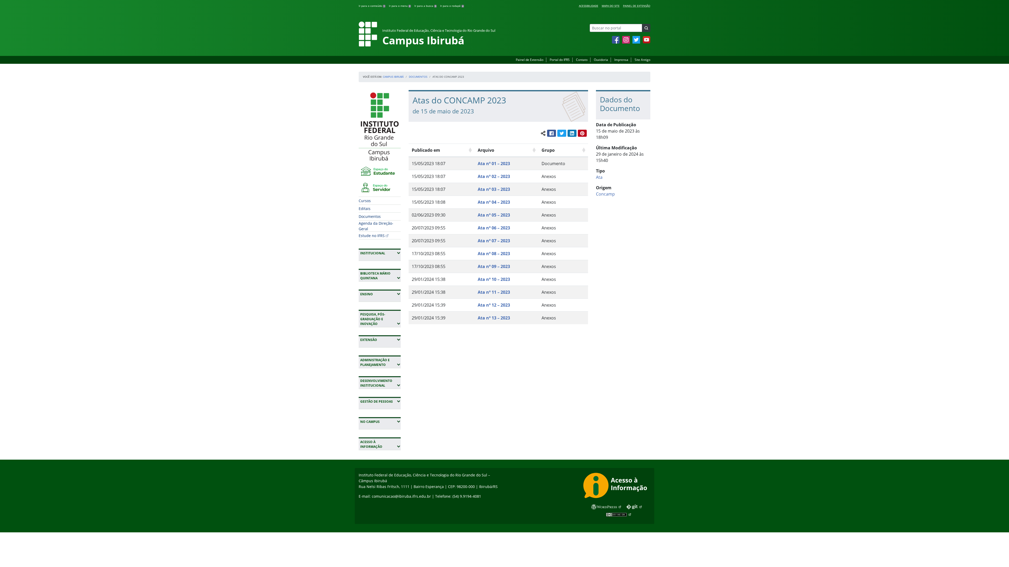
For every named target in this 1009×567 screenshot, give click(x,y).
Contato (582, 59)
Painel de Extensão (636, 6)
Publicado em (426, 150)
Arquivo (486, 150)
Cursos (365, 200)
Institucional (380, 253)
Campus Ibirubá (393, 76)
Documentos (418, 76)
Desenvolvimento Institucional (380, 383)
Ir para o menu (399, 6)
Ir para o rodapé (451, 6)
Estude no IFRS (372, 235)
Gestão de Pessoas (380, 401)
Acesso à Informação (380, 444)
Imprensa (621, 59)
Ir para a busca (425, 6)
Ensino (380, 294)
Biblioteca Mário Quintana (380, 275)
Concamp (605, 194)
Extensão (380, 339)
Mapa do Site (611, 6)
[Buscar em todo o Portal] (646, 28)
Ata (599, 177)
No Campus (380, 421)
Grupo (548, 150)
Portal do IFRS (560, 59)
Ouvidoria (601, 59)
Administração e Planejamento (380, 362)
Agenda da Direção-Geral (376, 226)
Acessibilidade (588, 6)
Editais (364, 208)
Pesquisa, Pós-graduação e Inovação (380, 319)
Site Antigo (642, 59)
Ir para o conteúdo (372, 6)
